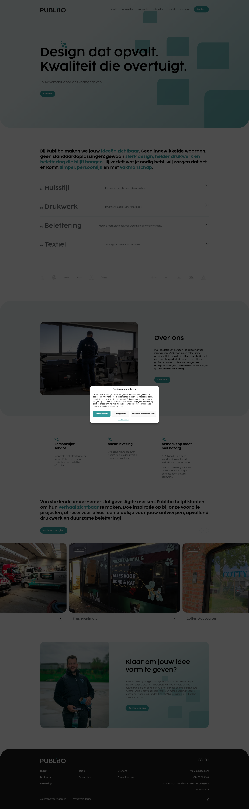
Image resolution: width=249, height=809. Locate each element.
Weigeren (121, 414)
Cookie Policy (123, 419)
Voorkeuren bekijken (143, 414)
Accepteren (102, 414)
